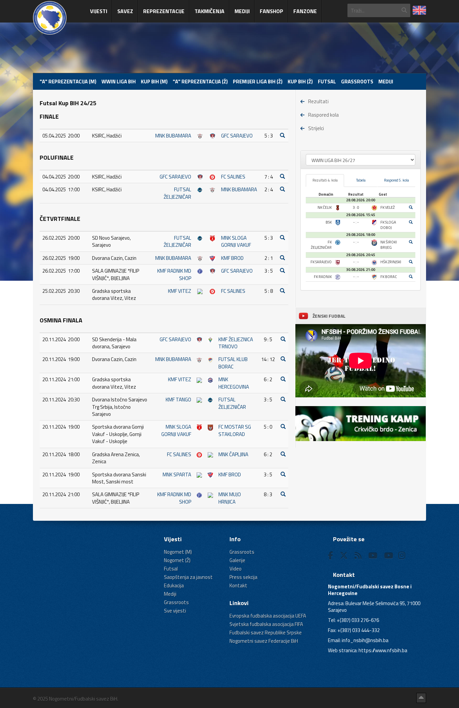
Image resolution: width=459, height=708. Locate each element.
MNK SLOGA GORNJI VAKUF (236, 241)
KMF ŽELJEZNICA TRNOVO (235, 343)
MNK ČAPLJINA (233, 454)
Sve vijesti (175, 611)
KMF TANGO (178, 399)
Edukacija (174, 585)
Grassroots (357, 81)
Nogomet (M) (178, 552)
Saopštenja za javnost (188, 577)
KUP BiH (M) (154, 81)
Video (236, 569)
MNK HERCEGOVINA (233, 383)
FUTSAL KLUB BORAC (233, 362)
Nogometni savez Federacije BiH (264, 641)
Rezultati (318, 101)
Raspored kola (323, 115)
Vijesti (98, 11)
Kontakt (238, 585)
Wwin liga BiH (118, 81)
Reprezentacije (163, 11)
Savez (125, 11)
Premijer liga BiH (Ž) (258, 81)
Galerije (237, 560)
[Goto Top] (421, 698)
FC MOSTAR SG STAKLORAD (234, 430)
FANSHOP (271, 11)
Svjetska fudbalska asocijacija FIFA (266, 624)
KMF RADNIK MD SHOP (174, 274)
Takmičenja (209, 11)
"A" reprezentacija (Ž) (200, 81)
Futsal (327, 81)
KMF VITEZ (179, 291)
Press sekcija (243, 577)
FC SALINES (233, 177)
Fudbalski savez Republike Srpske (266, 632)
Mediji (242, 11)
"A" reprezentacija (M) (68, 81)
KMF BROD (232, 258)
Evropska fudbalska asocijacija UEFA (268, 616)
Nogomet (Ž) (177, 560)
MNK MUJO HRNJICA (229, 497)
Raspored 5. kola (396, 180)
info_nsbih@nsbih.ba (365, 640)
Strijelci (316, 128)
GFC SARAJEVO (237, 136)
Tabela (361, 180)
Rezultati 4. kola (325, 180)
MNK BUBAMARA (173, 136)
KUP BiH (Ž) (300, 81)
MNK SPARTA (177, 474)
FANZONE (305, 11)
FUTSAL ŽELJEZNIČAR (177, 193)
